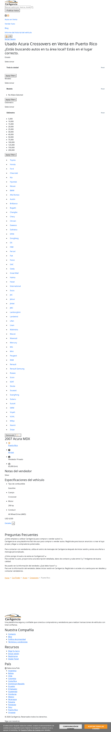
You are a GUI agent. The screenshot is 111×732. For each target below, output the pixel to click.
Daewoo (13, 225)
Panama (11, 702)
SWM (12, 408)
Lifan (12, 321)
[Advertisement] (58, 597)
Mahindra (14, 329)
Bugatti (13, 208)
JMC (11, 308)
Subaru (13, 399)
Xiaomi (13, 425)
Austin (12, 199)
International (15, 286)
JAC (11, 295)
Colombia (12, 678)
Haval (12, 282)
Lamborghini (15, 312)
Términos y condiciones (18, 642)
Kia (11, 177)
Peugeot (13, 355)
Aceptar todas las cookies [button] (96, 727)
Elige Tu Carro (14, 651)
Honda (13, 164)
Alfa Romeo (14, 195)
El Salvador (12, 689)
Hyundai (13, 182)
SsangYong (14, 395)
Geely (12, 269)
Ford (12, 169)
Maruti (13, 334)
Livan (12, 325)
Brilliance (13, 203)
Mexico (11, 697)
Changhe (13, 212)
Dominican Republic (16, 684)
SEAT (12, 382)
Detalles (8, 523)
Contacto (12, 634)
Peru (10, 707)
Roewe (13, 373)
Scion (12, 377)
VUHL (12, 416)
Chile (10, 676)
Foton (12, 260)
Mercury (13, 342)
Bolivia (11, 673)
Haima (12, 277)
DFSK (12, 234)
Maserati (13, 338)
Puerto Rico (13, 710)
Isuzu (12, 290)
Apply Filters (11, 75)
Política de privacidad (17, 639)
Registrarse (13, 656)
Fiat (11, 256)
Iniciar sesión (10, 39)
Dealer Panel (13, 659)
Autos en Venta (11, 19)
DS (11, 242)
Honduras (12, 694)
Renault (13, 364)
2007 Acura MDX (17, 438)
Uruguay (11, 712)
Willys (12, 421)
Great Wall (14, 273)
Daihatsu (13, 229)
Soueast (13, 390)
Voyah (12, 412)
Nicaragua (12, 699)
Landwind (14, 316)
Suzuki (12, 403)
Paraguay (12, 704)
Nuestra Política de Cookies (31, 730)
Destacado (10, 435)
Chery (12, 216)
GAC (11, 264)
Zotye (12, 429)
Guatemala (12, 691)
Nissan (13, 186)
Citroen (13, 221)
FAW (11, 247)
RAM (12, 360)
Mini (12, 351)
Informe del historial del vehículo (18, 32)
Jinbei (12, 303)
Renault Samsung (17, 369)
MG (11, 347)
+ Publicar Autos (12, 10)
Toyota (13, 160)
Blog (6, 28)
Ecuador (11, 686)
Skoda (12, 386)
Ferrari (13, 251)
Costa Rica (12, 681)
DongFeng (14, 238)
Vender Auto (10, 24)
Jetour (12, 299)
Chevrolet (14, 173)
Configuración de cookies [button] (70, 727)
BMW (12, 190)
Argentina (12, 671)
